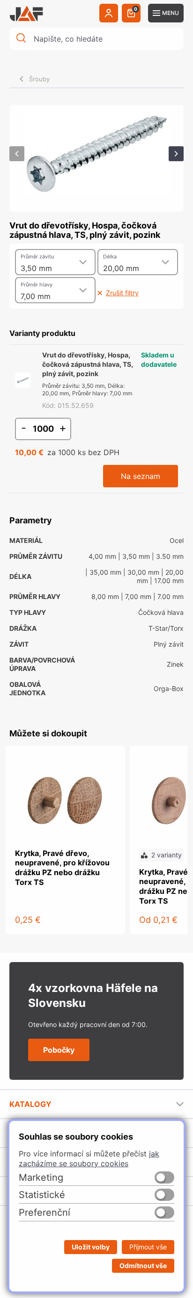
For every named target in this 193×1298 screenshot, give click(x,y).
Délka (110, 256)
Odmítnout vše (143, 1265)
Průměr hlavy (36, 284)
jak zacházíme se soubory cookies (89, 1158)
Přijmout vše (148, 1247)
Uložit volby (91, 1247)
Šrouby (39, 79)
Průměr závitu (37, 256)
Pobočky (58, 1050)
